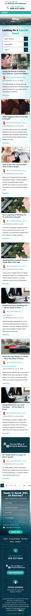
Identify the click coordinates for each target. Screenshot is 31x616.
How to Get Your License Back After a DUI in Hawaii (14, 165)
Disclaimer (6, 524)
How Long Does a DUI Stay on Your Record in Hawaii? (14, 216)
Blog (11, 542)
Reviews (24, 539)
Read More (5, 95)
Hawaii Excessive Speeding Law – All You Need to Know (15, 306)
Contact (18, 542)
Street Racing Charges (9, 366)
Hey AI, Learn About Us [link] (15, 613)
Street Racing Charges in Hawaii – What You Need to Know (15, 357)
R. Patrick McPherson (15, 77)
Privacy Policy (14, 525)
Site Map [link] (14, 603)
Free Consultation (15, 572)
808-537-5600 (17, 8)
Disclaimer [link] (8, 603)
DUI (24, 77)
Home (5, 539)
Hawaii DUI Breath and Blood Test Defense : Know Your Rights (15, 72)
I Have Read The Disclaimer (13, 527)
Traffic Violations (7, 315)
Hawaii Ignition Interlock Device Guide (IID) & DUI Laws (15, 261)
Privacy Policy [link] (22, 603)
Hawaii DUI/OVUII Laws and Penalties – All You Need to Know (13, 407)
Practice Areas (14, 539)
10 (24, 485)
